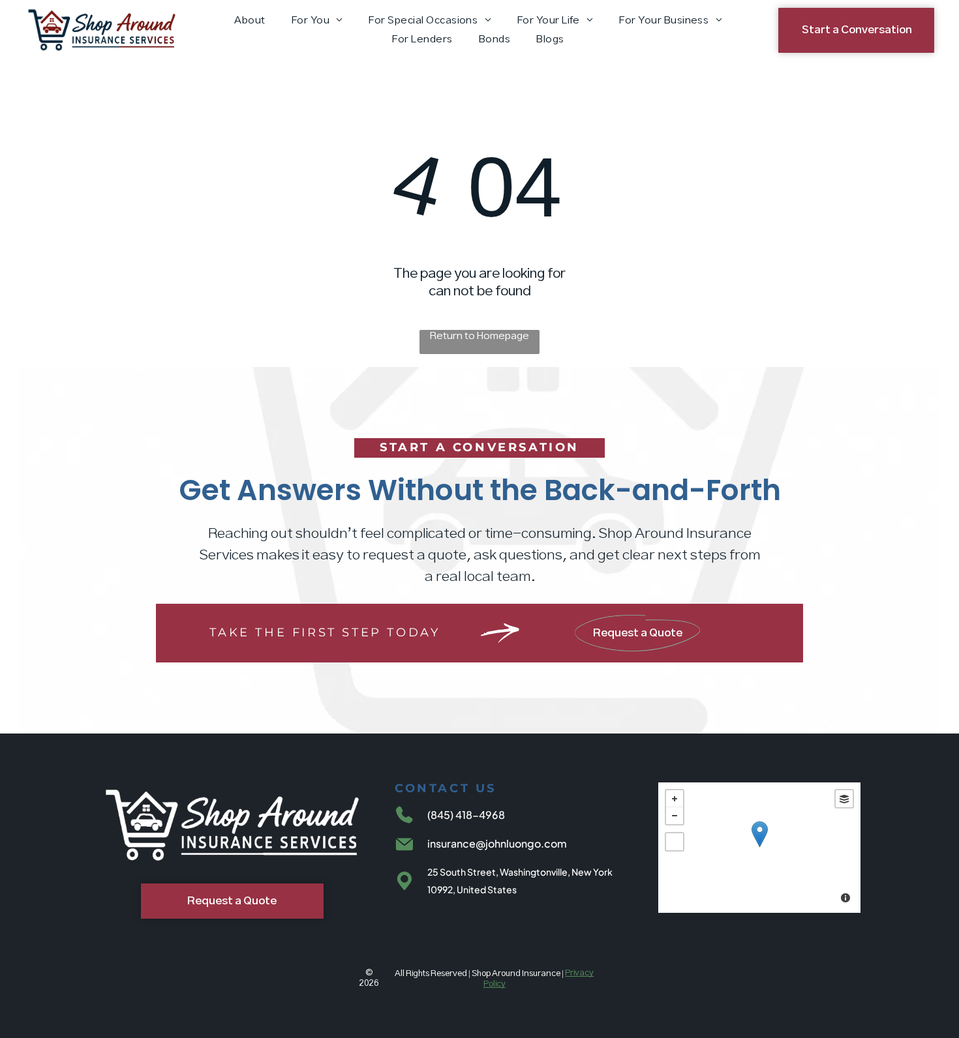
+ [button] (674, 798)
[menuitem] (249, 20)
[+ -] (759, 847)
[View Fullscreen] (674, 841)
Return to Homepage (479, 336)
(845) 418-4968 (466, 815)
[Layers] (844, 798)
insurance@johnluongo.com (497, 843)
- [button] (674, 815)
